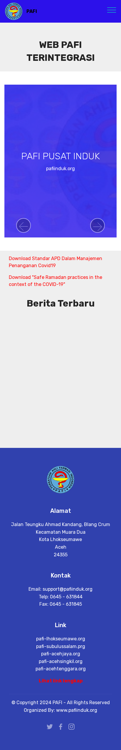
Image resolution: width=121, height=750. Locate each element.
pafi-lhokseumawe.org (60, 639)
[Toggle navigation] (111, 9)
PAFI (31, 11)
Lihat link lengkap (61, 681)
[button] (23, 225)
